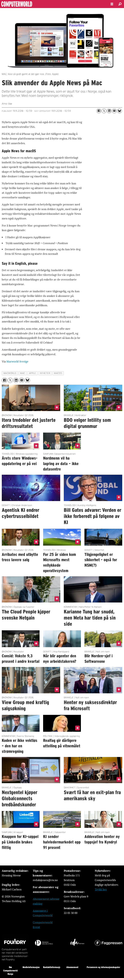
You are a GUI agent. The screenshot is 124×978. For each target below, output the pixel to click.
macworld (10, 373)
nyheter (45, 373)
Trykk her (101, 889)
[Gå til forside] (52, 4)
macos (58, 373)
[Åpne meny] (112, 4)
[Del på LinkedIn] (109, 111)
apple (32, 373)
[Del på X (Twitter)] (104, 111)
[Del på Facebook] (98, 111)
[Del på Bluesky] (119, 111)
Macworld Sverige (17, 361)
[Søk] (120, 4)
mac (22, 373)
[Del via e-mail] (114, 111)
